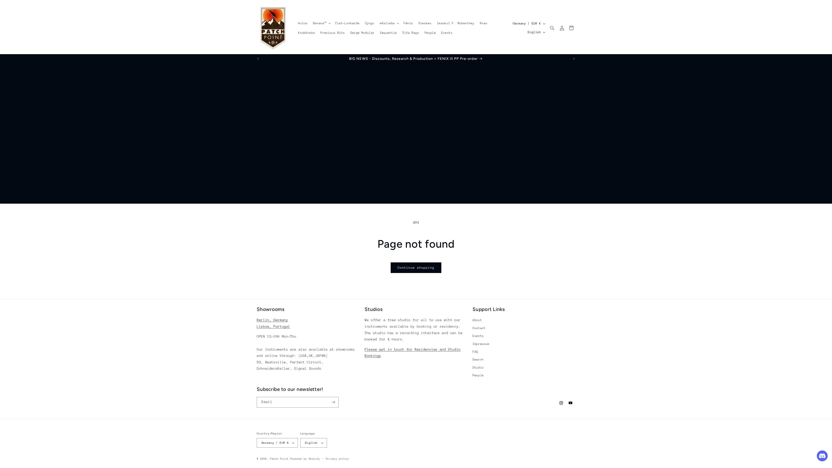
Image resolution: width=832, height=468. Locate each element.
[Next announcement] (574, 58)
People (478, 375)
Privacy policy (337, 458)
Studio (478, 367)
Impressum (481, 344)
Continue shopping (416, 267)
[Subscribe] (333, 402)
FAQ (475, 351)
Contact (479, 328)
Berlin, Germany (272, 320)
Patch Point (279, 458)
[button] (321, 23)
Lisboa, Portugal (273, 326)
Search (478, 359)
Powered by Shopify (305, 458)
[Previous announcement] (258, 58)
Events (478, 336)
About (477, 320)
